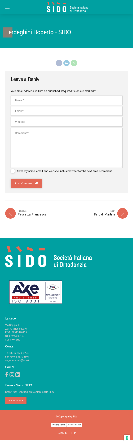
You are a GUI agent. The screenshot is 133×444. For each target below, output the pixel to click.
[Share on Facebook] (59, 63)
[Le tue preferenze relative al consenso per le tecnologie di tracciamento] (127, 438)
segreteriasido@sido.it (17, 360)
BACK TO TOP (68, 433)
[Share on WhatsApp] (74, 63)
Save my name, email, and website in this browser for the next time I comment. (64, 171)
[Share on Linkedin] (66, 63)
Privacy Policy (58, 425)
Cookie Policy (74, 425)
